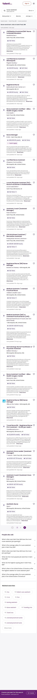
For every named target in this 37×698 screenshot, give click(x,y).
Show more (10, 51)
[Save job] (34, 31)
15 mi (30, 11)
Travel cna (10, 612)
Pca (18, 597)
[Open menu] (34, 3)
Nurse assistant (11, 607)
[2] (24, 527)
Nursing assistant (12, 602)
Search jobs (4, 21)
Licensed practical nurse (14, 623)
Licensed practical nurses (14, 618)
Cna (8, 592)
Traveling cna (27, 607)
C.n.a (8, 597)
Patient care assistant (23, 592)
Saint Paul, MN (12, 21)
